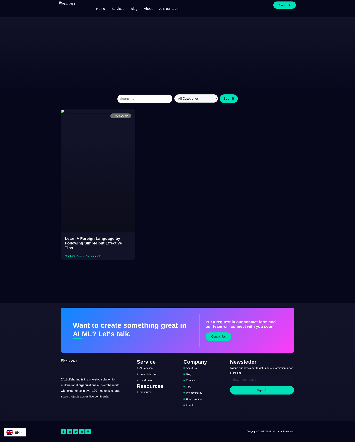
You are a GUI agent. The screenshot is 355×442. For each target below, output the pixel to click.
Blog (134, 9)
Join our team (169, 9)
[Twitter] (75, 431)
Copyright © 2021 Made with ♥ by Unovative (270, 431)
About (148, 9)
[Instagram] (88, 431)
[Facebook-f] (63, 431)
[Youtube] (81, 431)
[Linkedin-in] (69, 431)
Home (100, 9)
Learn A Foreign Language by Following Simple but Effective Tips (93, 243)
